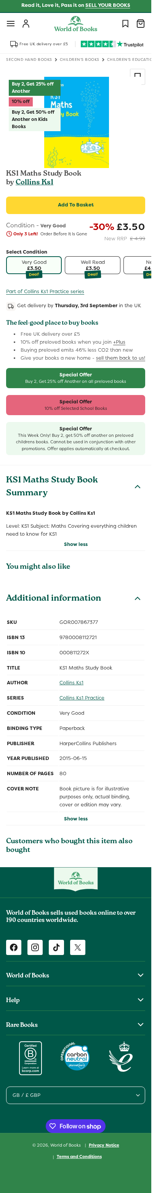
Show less (76, 544)
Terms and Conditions (79, 1156)
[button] (10, 23)
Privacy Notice (104, 1145)
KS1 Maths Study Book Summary (52, 487)
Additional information (53, 599)
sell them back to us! (120, 358)
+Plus (119, 342)
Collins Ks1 (34, 183)
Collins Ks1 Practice (81, 698)
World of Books (66, 1144)
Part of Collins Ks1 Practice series (45, 291)
